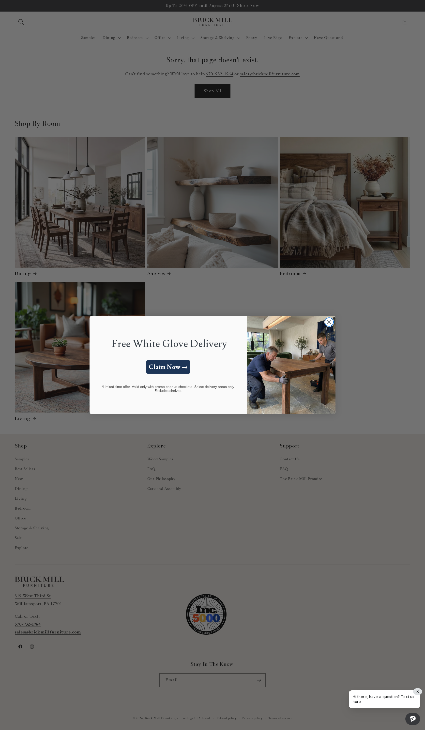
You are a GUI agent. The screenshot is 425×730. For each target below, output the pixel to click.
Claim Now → (168, 367)
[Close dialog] (329, 322)
